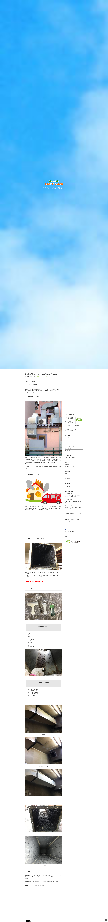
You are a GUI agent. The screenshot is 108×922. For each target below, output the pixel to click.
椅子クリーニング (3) (69, 469)
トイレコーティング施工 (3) (70, 457)
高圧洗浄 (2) (67, 478)
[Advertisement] (43, 522)
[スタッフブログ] (54, 183)
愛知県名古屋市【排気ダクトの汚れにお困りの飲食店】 (42, 374)
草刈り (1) (67, 473)
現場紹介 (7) (67, 437)
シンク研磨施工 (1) (69, 452)
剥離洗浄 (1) (67, 462)
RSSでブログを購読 (71, 531)
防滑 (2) (66, 475)
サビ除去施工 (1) (68, 450)
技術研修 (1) (67, 464)
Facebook (69, 529)
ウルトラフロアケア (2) (72, 446)
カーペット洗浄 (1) (69, 448)
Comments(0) (44, 376)
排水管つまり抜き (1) (69, 466)
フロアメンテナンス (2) (70, 459)
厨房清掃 (38, 376)
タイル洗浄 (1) (68, 455)
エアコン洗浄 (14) (71, 444)
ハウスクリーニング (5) (72, 439)
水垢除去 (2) (67, 471)
